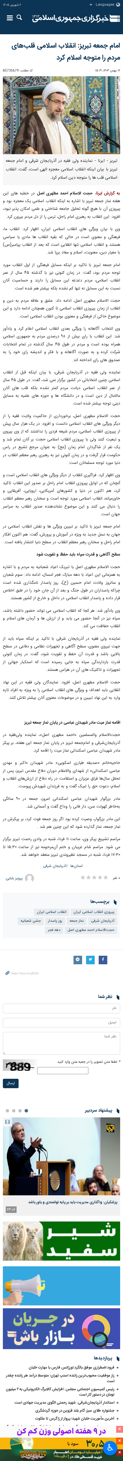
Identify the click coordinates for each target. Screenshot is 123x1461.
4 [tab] (7, 1110)
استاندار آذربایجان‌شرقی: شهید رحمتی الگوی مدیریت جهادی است (64, 1403)
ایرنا (70, 18)
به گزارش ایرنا (108, 193)
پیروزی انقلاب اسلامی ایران (94, 912)
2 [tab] (20, 1110)
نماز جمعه (77, 921)
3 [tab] (13, 1110)
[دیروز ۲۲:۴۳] (61, 1156)
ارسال (11, 1083)
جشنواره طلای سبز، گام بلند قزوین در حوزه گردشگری (74, 1411)
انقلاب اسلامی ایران (51, 912)
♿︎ (110, 1447)
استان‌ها (76, 866)
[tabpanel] (61, 1166)
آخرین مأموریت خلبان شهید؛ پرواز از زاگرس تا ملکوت (74, 1419)
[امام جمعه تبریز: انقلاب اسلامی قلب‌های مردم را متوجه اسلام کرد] (61, 115)
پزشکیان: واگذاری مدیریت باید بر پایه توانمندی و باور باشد (72, 1202)
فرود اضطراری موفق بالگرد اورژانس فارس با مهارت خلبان (71, 1368)
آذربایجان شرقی (54, 866)
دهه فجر (54, 930)
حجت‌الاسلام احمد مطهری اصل (91, 930)
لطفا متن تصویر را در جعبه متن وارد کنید (88, 1062)
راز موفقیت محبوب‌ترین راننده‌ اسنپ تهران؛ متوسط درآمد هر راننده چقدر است (60, 1378)
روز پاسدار (55, 921)
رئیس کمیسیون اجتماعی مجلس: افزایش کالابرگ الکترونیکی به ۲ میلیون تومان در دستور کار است (60, 1392)
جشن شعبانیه (31, 921)
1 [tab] (26, 1110)
